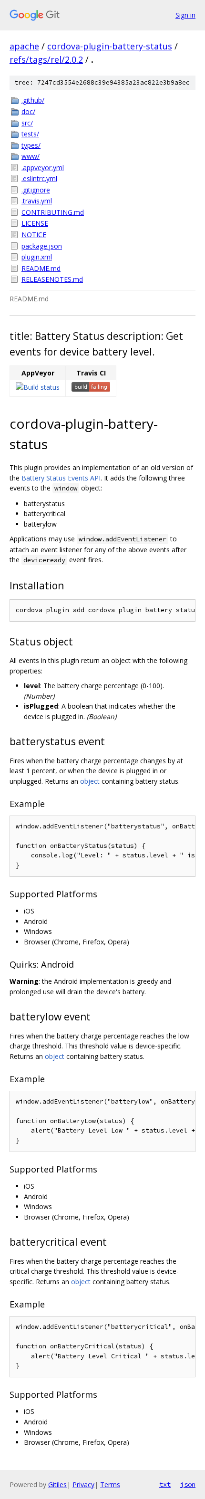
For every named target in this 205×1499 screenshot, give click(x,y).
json (187, 1484)
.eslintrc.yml (39, 178)
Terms (110, 1484)
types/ (31, 145)
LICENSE (34, 223)
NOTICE (33, 234)
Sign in (185, 14)
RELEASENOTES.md (52, 279)
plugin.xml (36, 256)
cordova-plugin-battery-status (109, 46)
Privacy (83, 1484)
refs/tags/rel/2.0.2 (46, 59)
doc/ (28, 111)
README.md (41, 268)
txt (165, 1484)
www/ (30, 156)
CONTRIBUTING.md (52, 212)
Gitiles (57, 1484)
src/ (27, 122)
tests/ (30, 133)
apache (24, 46)
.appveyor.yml (42, 167)
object (90, 781)
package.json (41, 245)
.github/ (32, 100)
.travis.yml (36, 200)
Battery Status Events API (61, 477)
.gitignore (35, 189)
